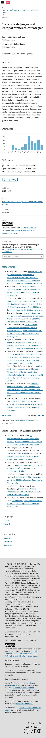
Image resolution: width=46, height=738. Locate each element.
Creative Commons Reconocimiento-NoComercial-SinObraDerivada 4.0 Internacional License (22, 653)
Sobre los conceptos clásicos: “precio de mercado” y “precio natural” (23, 387)
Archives (13, 8)
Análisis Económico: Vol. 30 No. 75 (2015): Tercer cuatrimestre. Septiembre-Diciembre (25, 378)
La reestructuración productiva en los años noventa (23, 439)
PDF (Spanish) (11, 180)
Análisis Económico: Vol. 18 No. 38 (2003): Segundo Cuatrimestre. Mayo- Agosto (24, 292)
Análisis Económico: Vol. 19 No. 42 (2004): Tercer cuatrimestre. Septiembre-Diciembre (24, 468)
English (6, 520)
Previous (8, 415)
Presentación (17, 465)
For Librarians (8, 545)
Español (7, 524)
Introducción (23, 489)
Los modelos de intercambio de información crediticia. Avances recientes (22, 328)
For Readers (8, 538)
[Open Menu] (2, 2)
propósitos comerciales (24, 703)
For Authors (8, 542)
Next (39, 415)
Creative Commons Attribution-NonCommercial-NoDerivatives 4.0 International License (19, 231)
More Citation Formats (12, 256)
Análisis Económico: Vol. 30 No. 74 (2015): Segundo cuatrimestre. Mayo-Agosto (24, 334)
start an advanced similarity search (27, 420)
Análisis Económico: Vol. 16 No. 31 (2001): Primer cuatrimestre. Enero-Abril (25, 393)
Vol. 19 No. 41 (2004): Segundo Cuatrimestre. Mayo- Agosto (20, 11)
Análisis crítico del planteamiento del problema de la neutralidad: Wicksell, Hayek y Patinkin (24, 275)
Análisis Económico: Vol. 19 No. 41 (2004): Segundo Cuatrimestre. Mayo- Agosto (24, 504)
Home (4, 8)
